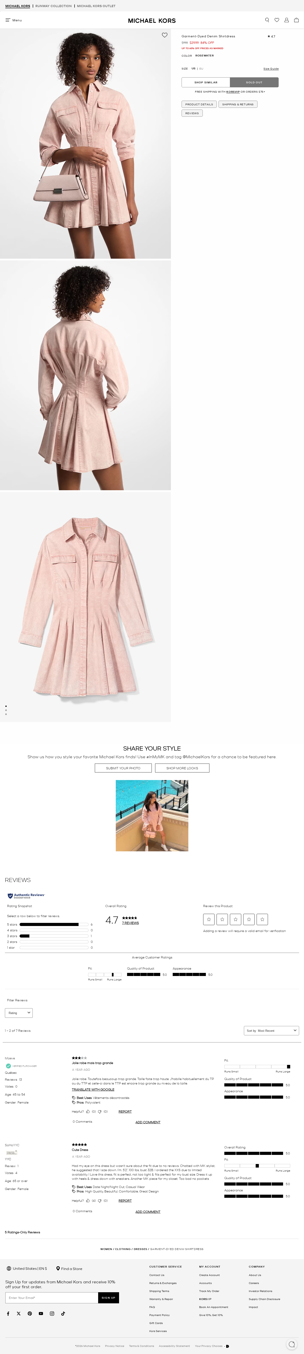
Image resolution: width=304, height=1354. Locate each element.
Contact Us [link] (156, 1275)
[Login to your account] (286, 20)
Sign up (109, 1298)
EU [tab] (201, 68)
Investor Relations (260, 1291)
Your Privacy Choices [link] (209, 1346)
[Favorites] (277, 20)
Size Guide (271, 68)
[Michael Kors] (152, 20)
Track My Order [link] (209, 1291)
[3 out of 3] (6, 714)
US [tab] (193, 68)
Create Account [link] (209, 1275)
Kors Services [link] (158, 1331)
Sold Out (254, 82)
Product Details (199, 104)
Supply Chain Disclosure (264, 1299)
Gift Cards (156, 1323)
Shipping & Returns (238, 104)
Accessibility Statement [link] (174, 1346)
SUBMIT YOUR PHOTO (123, 768)
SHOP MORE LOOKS (182, 768)
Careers (254, 1283)
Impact (253, 1307)
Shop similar (206, 82)
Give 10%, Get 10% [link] (211, 1315)
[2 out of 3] (6, 710)
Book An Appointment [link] (213, 1307)
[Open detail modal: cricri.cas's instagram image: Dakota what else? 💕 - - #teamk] (152, 816)
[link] (7, 1313)
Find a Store (71, 1268)
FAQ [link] (152, 1307)
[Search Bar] (267, 20)
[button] (291, 1344)
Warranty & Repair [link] (161, 1299)
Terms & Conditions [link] (141, 1346)
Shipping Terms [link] (159, 1291)
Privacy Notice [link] (114, 1346)
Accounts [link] (205, 1283)
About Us (255, 1275)
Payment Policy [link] (159, 1315)
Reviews (192, 113)
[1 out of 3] (6, 706)
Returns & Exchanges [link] (162, 1283)
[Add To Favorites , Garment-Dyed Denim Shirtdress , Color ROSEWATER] (164, 35)
